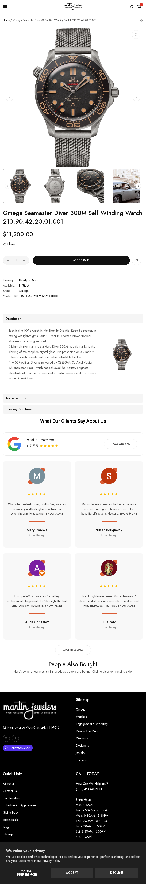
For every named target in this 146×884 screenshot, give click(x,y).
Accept (72, 873)
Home (6, 20)
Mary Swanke (37, 530)
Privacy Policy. (51, 861)
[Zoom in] (136, 34)
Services (81, 760)
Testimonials (10, 820)
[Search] (131, 6)
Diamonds (82, 738)
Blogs (6, 827)
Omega (24, 291)
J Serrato (109, 622)
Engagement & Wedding (92, 724)
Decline (116, 873)
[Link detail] (6, 738)
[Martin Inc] (73, 6)
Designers (82, 745)
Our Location (11, 798)
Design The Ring (87, 731)
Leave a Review (120, 444)
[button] (136, 97)
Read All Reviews (73, 650)
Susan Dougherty (109, 530)
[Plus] (24, 260)
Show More (54, 514)
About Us (9, 784)
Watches (81, 717)
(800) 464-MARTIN (89, 789)
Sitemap (8, 834)
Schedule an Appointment (19, 805)
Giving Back (10, 812)
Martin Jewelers (40, 440)
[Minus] (8, 260)
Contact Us (10, 791)
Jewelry (80, 753)
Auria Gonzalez (37, 622)
